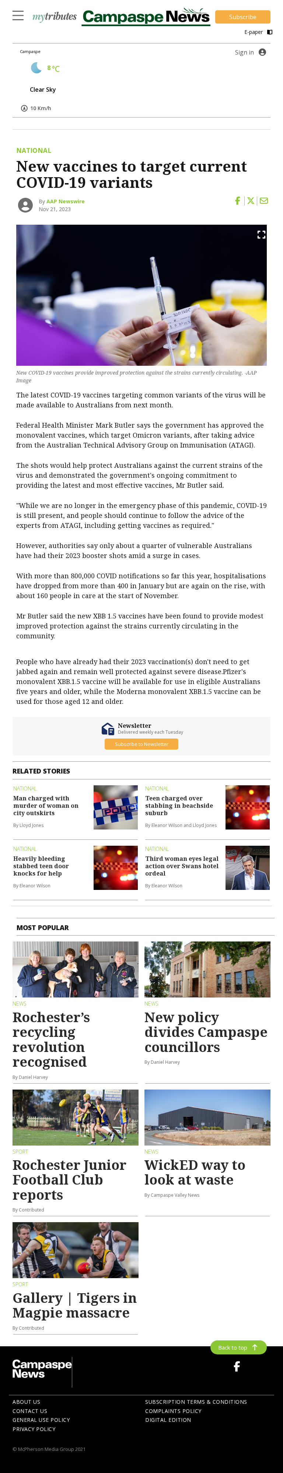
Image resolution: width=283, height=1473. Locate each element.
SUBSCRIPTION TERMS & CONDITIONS (196, 1401)
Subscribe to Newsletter (141, 744)
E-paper (254, 31)
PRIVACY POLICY (34, 1428)
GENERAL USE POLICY (41, 1419)
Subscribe (242, 17)
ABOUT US (26, 1401)
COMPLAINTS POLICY (173, 1410)
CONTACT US (30, 1410)
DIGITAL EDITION (168, 1419)
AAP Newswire (65, 201)
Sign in (244, 52)
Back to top (232, 1347)
